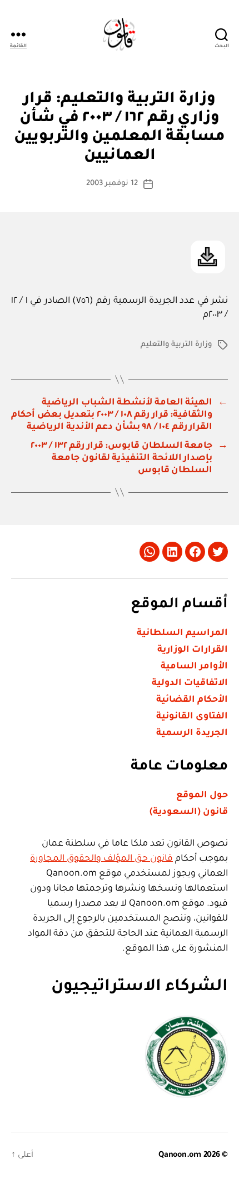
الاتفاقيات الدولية (190, 683)
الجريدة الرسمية (192, 733)
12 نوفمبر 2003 (112, 183)
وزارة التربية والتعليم (177, 345)
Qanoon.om (179, 1155)
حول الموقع (202, 796)
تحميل (208, 257)
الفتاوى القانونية (192, 717)
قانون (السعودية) (189, 812)
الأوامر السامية (194, 667)
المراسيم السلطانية (182, 633)
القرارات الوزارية (192, 650)
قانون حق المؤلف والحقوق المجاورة (101, 859)
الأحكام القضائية (192, 700)
